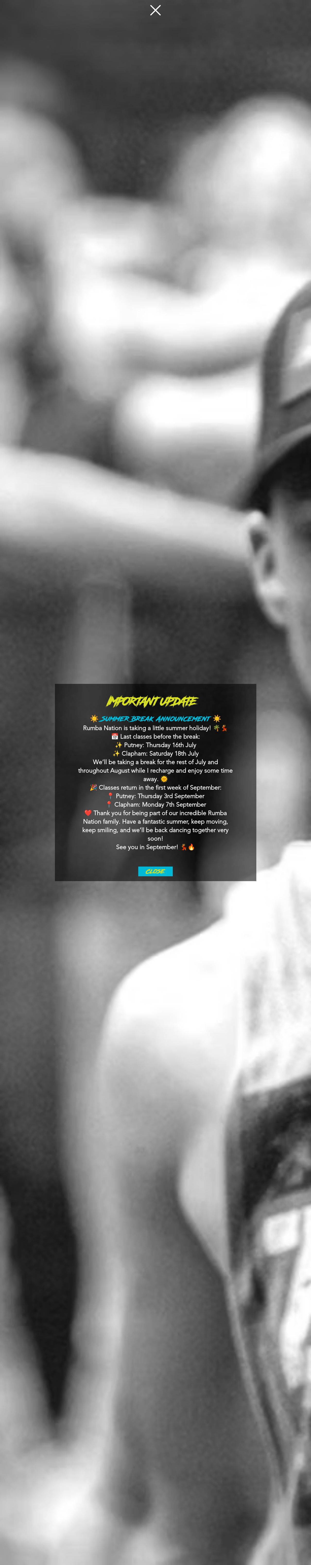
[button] (155, 10)
